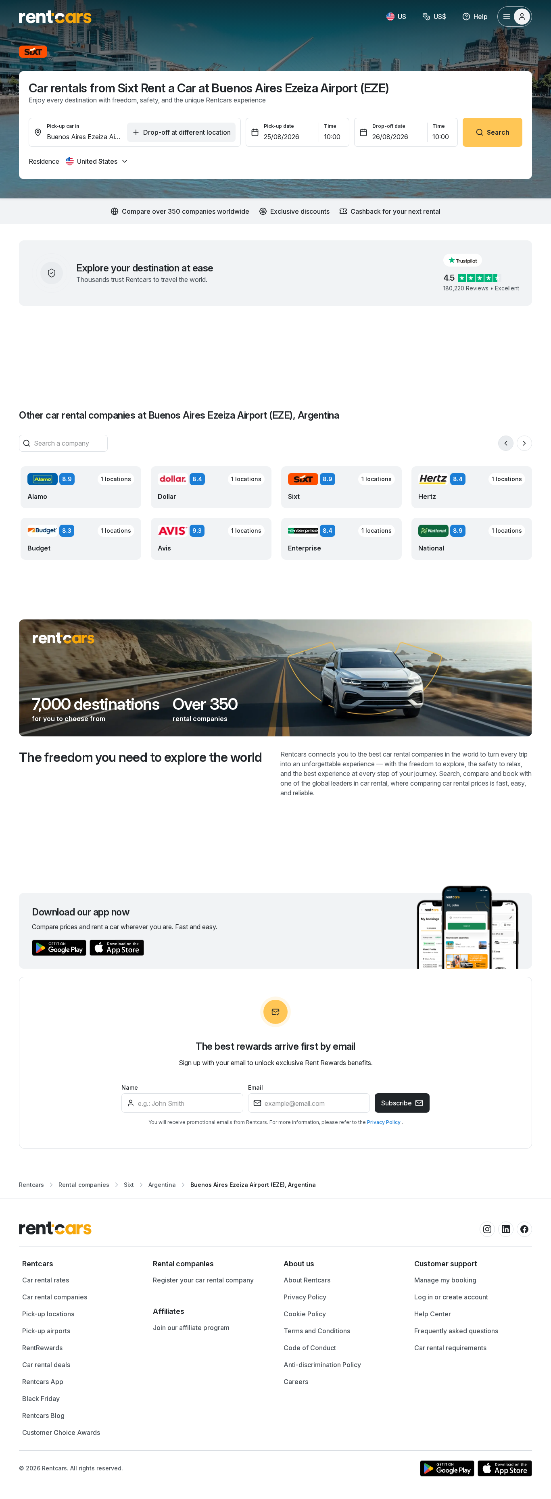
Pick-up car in (63, 126)
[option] (79, 1264)
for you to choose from (68, 719)
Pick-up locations (48, 1314)
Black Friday (41, 1399)
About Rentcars (307, 1280)
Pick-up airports (46, 1331)
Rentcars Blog (43, 1415)
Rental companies (83, 1184)
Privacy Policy (384, 1122)
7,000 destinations (96, 704)
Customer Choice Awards (61, 1432)
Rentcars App (42, 1382)
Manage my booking (445, 1280)
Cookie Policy (305, 1314)
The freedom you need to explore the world (140, 757)
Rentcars (31, 1184)
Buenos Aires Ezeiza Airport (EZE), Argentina (253, 1184)
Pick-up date (279, 126)
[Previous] (505, 443)
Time (330, 126)
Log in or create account (451, 1297)
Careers (296, 1382)
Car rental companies (54, 1297)
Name (129, 1087)
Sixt (129, 1184)
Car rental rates (45, 1280)
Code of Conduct (310, 1348)
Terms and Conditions (317, 1331)
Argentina (162, 1184)
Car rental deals (46, 1365)
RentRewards (42, 1348)
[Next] (524, 443)
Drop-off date (388, 126)
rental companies (200, 719)
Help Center (432, 1314)
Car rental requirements (450, 1348)
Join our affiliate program (191, 1328)
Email (255, 1087)
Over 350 (205, 704)
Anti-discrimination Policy (322, 1365)
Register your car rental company (203, 1280)
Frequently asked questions (456, 1331)
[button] (469, 260)
